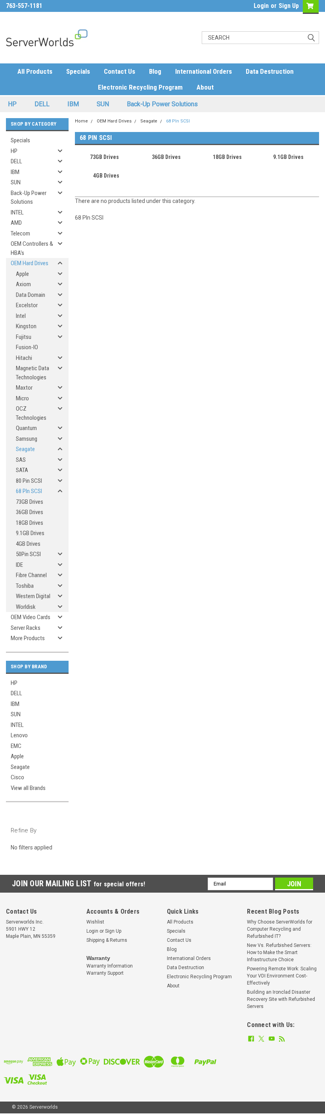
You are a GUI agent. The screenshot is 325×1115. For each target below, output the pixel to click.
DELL (42, 104)
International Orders (203, 71)
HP (12, 104)
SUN (103, 104)
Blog (155, 71)
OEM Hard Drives (29, 263)
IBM (73, 104)
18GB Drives (29, 522)
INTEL (17, 212)
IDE (19, 564)
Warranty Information (109, 966)
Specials (78, 71)
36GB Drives (29, 512)
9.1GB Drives (30, 533)
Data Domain (30, 294)
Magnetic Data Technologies (32, 373)
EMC (16, 746)
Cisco (17, 777)
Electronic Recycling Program (140, 87)
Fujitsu (23, 336)
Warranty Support (105, 973)
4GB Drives (28, 543)
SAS (21, 459)
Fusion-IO (27, 347)
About (205, 87)
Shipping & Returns (106, 940)
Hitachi (24, 357)
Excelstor (27, 305)
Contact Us (119, 71)
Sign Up (289, 6)
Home (81, 121)
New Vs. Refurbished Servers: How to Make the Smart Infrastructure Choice (279, 952)
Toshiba (25, 585)
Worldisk (26, 606)
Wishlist (95, 922)
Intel (21, 315)
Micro (22, 398)
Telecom (20, 233)
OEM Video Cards (30, 617)
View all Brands (28, 788)
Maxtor (24, 387)
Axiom (23, 284)
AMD (16, 222)
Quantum (26, 428)
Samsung (26, 438)
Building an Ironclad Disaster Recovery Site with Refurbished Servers (281, 999)
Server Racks (25, 627)
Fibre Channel (31, 575)
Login (261, 6)
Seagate (25, 449)
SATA (22, 470)
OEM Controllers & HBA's (32, 248)
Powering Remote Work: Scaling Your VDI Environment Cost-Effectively (282, 976)
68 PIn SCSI (29, 491)
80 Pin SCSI (29, 480)
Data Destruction (270, 71)
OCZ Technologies (31, 413)
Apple (22, 273)
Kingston (26, 326)
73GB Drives (29, 501)
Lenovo (19, 735)
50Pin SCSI (28, 554)
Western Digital (33, 596)
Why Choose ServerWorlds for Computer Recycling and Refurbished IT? (279, 929)
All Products (34, 71)
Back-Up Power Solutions (162, 104)
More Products (28, 638)
